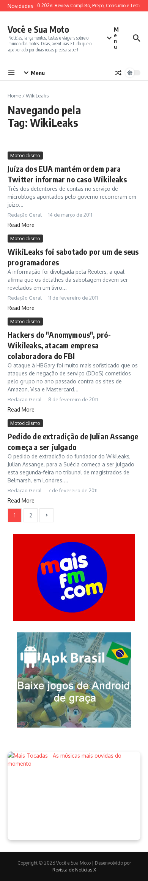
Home (14, 96)
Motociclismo (25, 155)
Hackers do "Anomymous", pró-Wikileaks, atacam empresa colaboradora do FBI (59, 345)
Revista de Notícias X (74, 870)
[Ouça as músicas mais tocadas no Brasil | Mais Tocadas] (74, 796)
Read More (21, 225)
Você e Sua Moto (38, 29)
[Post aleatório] (118, 73)
